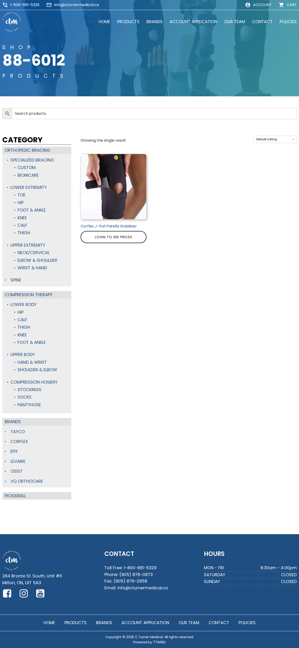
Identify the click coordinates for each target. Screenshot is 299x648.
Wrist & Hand (32, 268)
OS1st (17, 471)
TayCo (18, 432)
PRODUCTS (128, 22)
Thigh (24, 233)
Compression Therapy (29, 295)
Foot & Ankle (32, 210)
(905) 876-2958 (130, 581)
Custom (27, 167)
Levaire (18, 461)
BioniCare (28, 175)
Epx (14, 451)
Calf (22, 225)
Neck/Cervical (34, 253)
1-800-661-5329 (24, 4)
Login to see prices (113, 237)
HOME (104, 22)
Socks (25, 397)
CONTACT (262, 22)
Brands (13, 422)
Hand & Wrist (32, 362)
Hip (21, 202)
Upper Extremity (28, 245)
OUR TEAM (234, 22)
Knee (22, 218)
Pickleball (15, 496)
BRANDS (154, 22)
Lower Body (23, 304)
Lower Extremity (29, 187)
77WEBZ (159, 642)
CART (292, 4)
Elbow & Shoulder (37, 260)
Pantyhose (29, 405)
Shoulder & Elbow (37, 370)
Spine (16, 280)
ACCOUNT (262, 4)
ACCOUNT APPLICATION (193, 22)
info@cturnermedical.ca (76, 4)
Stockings (29, 389)
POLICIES (288, 22)
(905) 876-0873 (136, 574)
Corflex (19, 441)
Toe (21, 195)
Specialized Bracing (32, 160)
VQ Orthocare (27, 481)
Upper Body (23, 354)
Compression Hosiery (34, 382)
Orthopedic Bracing (27, 150)
